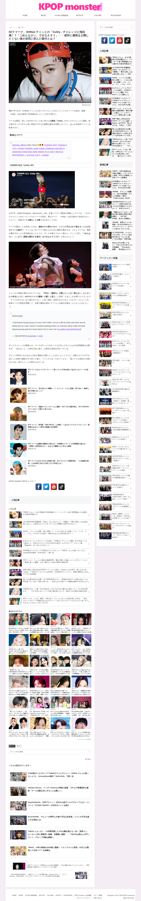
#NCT (52, 152)
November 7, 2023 (35, 336)
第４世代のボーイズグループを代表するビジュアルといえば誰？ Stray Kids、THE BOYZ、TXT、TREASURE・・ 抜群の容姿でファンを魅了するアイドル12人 (19, 632)
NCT (20, 746)
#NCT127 (59, 152)
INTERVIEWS (67, 895)
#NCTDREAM (18, 155)
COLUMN (50, 895)
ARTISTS (42, 895)
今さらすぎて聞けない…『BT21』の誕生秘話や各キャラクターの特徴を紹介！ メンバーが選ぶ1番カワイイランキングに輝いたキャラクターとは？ (60, 632)
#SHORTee (17, 152)
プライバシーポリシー (84, 898)
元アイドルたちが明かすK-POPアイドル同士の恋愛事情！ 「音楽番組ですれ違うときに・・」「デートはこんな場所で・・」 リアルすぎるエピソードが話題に (60, 715)
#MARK (41, 152)
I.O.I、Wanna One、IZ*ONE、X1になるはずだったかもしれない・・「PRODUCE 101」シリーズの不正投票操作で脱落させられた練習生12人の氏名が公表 (40, 715)
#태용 (35, 152)
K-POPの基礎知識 (31, 895)
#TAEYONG (27, 152)
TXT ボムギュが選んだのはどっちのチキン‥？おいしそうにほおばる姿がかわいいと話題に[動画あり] (19, 692)
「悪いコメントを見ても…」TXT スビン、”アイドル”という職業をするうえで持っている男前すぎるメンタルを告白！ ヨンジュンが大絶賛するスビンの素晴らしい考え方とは (19, 715)
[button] (89, 751)
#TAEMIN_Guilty (31, 148)
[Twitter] (46, 486)
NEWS (13, 746)
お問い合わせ (97, 898)
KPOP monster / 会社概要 (83, 895)
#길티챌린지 (60, 148)
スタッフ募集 (97, 895)
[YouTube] (54, 486)
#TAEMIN (48, 145)
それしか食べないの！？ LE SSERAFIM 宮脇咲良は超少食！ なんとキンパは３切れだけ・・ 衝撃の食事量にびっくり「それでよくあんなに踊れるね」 (40, 736)
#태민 (55, 145)
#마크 (47, 152)
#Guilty (21, 148)
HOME (14, 895)
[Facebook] (38, 486)
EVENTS (58, 895)
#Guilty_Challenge (46, 148)
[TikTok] (61, 486)
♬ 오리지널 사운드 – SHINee (36, 155)
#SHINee (61, 145)
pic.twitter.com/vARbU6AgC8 (69, 329)
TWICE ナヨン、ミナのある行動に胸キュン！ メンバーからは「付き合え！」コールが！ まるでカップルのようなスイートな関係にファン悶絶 (40, 673)
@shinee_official (19, 145)
